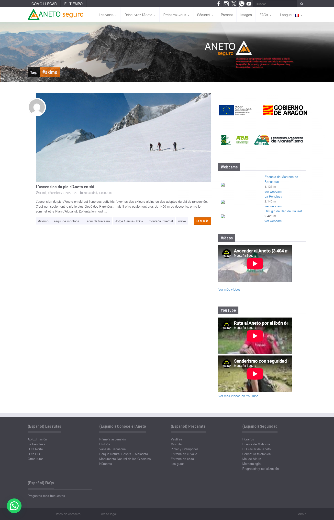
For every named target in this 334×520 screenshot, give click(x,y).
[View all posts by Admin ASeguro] (37, 107)
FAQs (264, 14)
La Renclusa (273, 196)
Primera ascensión (112, 439)
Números (105, 463)
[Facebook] (219, 3)
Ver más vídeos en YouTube (238, 395)
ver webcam (273, 191)
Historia (104, 444)
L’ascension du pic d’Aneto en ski (65, 186)
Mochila (176, 444)
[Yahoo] (241, 3)
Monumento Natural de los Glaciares (125, 458)
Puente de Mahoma (256, 444)
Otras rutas (36, 458)
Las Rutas (105, 192)
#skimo (43, 221)
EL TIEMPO (73, 3)
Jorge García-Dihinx (129, 221)
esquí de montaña (66, 221)
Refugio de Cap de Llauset (283, 211)
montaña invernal (161, 221)
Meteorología (251, 463)
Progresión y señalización (260, 468)
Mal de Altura (251, 458)
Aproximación (37, 439)
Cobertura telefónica (256, 453)
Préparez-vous (175, 14)
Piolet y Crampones (185, 449)
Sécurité (204, 14)
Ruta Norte (35, 449)
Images (246, 14)
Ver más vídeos (229, 289)
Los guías (178, 463)
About (302, 513)
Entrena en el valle (184, 453)
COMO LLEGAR (44, 3)
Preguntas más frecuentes (46, 495)
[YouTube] (249, 3)
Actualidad (90, 192)
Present (227, 14)
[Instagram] (226, 3)
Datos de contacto (67, 513)
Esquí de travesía (97, 221)
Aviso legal (109, 513)
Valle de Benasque (112, 449)
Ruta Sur (34, 453)
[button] (14, 505)
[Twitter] (234, 3)
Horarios (248, 439)
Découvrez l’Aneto (138, 14)
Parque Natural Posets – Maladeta (123, 453)
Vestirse (176, 439)
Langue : (287, 14)
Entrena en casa (182, 458)
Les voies (106, 14)
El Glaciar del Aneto (256, 449)
